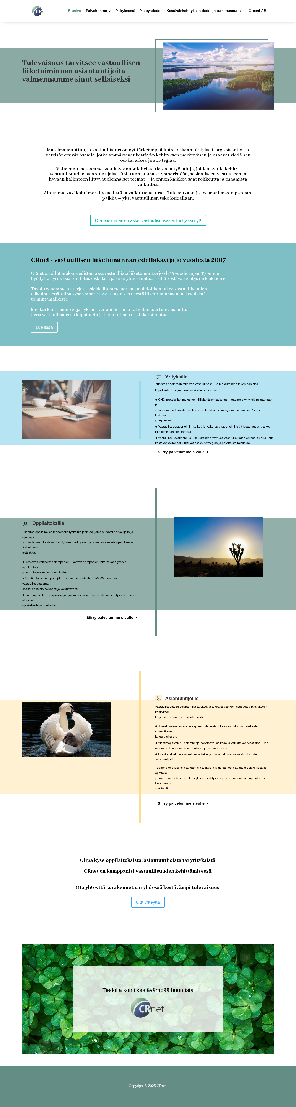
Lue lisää (44, 327)
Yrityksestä (125, 11)
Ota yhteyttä (148, 902)
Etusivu (74, 11)
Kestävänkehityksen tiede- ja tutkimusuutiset (205, 11)
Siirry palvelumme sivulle (181, 452)
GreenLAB (257, 11)
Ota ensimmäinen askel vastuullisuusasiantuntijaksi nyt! (148, 220)
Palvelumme (96, 11)
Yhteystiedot (151, 11)
